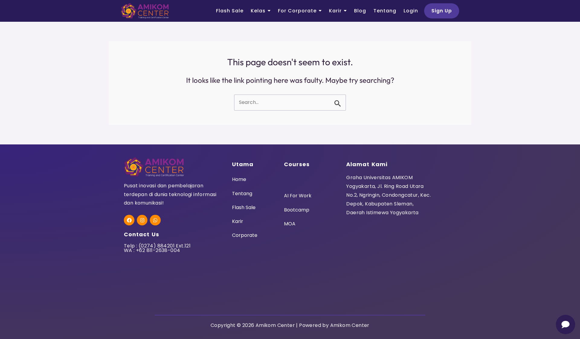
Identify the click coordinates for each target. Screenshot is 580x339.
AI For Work (297, 196)
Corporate (244, 235)
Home (239, 179)
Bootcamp (296, 210)
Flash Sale (244, 207)
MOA (289, 224)
